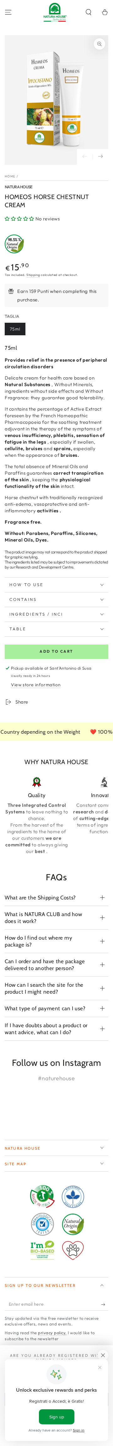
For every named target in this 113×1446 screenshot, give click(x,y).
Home (10, 176)
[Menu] (8, 12)
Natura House (19, 186)
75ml (15, 329)
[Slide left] (85, 157)
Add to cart (56, 651)
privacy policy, (52, 1332)
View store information (36, 685)
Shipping (33, 275)
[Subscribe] (104, 1304)
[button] (88, 12)
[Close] (103, 1355)
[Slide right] (100, 157)
